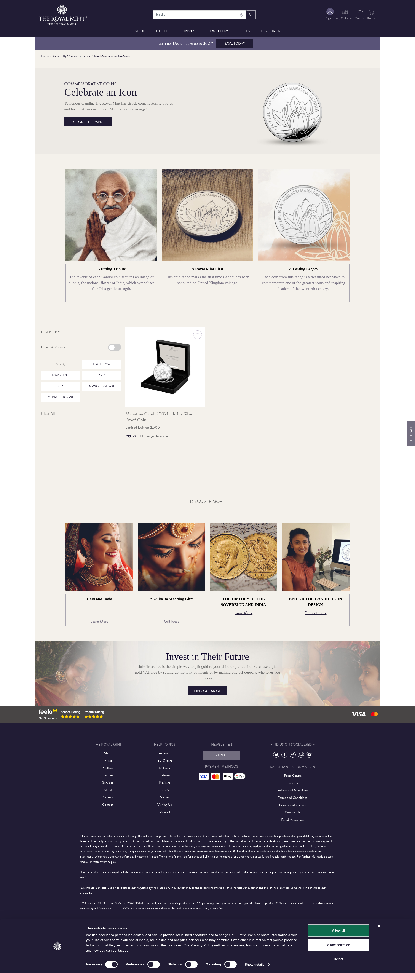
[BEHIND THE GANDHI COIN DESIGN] (315, 556)
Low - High (60, 375)
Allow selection (338, 945)
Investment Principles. (103, 862)
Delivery (164, 767)
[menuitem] (330, 15)
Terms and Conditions (292, 797)
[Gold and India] (99, 556)
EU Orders (164, 760)
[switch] (153, 964)
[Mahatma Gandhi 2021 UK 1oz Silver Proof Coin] (165, 367)
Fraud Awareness (292, 819)
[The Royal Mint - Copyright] (63, 14)
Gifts (245, 31)
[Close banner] (378, 925)
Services (107, 782)
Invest (190, 31)
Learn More (99, 621)
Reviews (164, 782)
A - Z (102, 375)
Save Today (234, 43)
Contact (107, 804)
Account (165, 753)
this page (117, 908)
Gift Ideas (171, 621)
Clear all (48, 413)
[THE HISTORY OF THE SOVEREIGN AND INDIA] (243, 556)
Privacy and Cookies (292, 805)
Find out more (315, 613)
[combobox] (200, 14)
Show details (254, 964)
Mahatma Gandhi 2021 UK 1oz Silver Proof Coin (159, 417)
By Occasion (70, 56)
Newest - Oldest (101, 386)
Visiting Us (164, 804)
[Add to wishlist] (197, 334)
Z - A (60, 386)
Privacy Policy (201, 945)
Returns (164, 775)
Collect (164, 31)
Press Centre (293, 775)
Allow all (338, 930)
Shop (140, 31)
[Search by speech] (241, 14)
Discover (270, 31)
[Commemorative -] (294, 111)
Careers (108, 797)
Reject (338, 959)
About (108, 789)
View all (165, 812)
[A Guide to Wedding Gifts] (171, 556)
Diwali (86, 56)
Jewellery (218, 31)
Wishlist (360, 18)
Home (45, 56)
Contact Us (292, 812)
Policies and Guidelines (292, 790)
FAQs (164, 789)
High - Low (101, 364)
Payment (165, 797)
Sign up (221, 755)
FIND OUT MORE (207, 690)
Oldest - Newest (60, 397)
